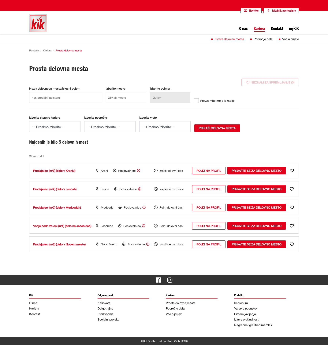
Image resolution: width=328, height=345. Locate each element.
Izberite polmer (160, 88)
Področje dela (263, 39)
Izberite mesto (115, 88)
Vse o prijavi (290, 39)
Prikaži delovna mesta (217, 128)
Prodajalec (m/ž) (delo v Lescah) (54, 189)
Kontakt (34, 314)
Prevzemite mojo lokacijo (217, 100)
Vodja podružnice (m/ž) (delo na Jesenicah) (62, 226)
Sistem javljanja (245, 314)
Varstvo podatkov (246, 308)
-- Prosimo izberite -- (48, 127)
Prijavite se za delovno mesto (256, 170)
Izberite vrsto (148, 117)
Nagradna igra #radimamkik (253, 325)
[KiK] (38, 23)
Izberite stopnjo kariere (44, 117)
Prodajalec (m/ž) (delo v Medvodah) (57, 207)
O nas (33, 303)
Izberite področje (95, 117)
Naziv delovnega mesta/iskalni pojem (54, 88)
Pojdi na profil (208, 170)
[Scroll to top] (321, 338)
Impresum (241, 303)
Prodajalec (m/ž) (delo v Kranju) (54, 170)
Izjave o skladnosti (246, 319)
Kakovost (104, 303)
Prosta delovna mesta (229, 39)
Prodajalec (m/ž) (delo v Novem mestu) (59, 244)
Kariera (34, 308)
